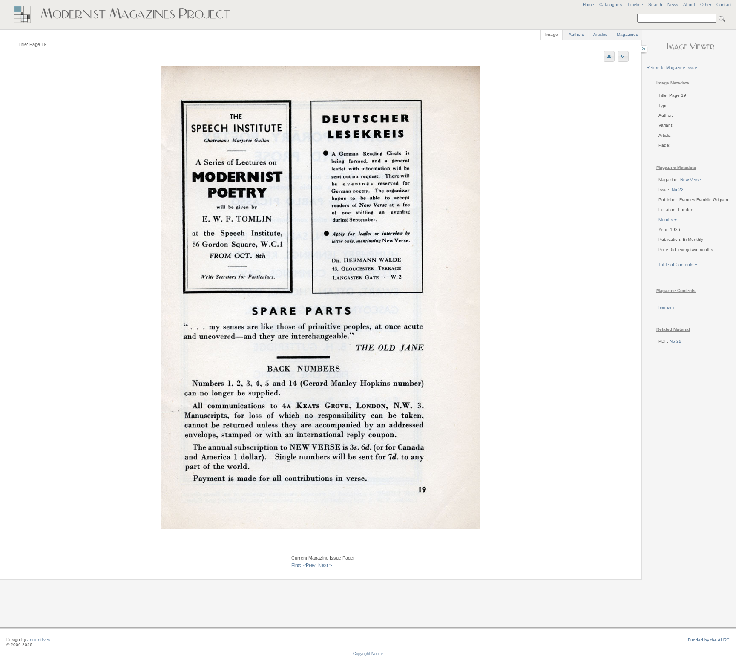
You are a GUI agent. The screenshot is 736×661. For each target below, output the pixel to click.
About (689, 4)
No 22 (678, 189)
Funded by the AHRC (709, 640)
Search (655, 4)
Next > (325, 565)
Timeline (635, 4)
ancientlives (38, 639)
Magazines (627, 34)
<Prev (309, 565)
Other (705, 4)
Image (551, 34)
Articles (600, 34)
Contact (724, 4)
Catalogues (610, 4)
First (296, 565)
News (672, 4)
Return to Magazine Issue (672, 67)
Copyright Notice (368, 654)
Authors (576, 34)
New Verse (690, 179)
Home (588, 4)
